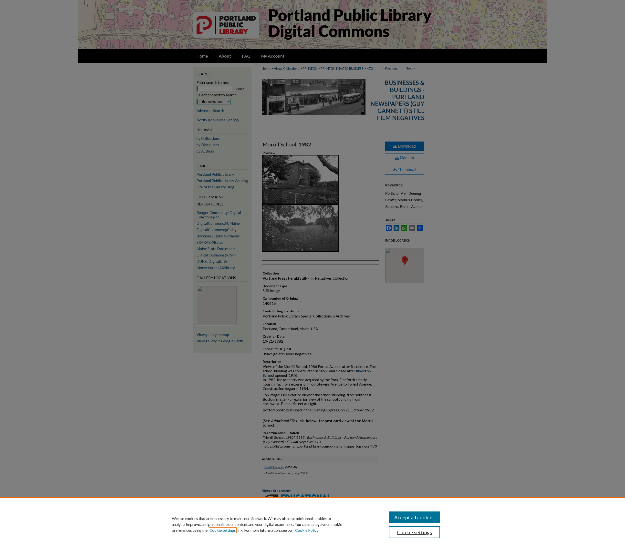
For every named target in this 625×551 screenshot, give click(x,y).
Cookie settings (222, 530)
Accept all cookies (414, 517)
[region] (312, 524)
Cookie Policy (307, 530)
